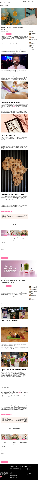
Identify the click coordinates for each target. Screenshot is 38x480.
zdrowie (14, 106)
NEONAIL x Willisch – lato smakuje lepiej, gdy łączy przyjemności (34, 37)
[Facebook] (1, 477)
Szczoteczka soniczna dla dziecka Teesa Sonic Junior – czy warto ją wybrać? (14, 478)
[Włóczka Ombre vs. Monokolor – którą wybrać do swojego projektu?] (23, 233)
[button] (37, 7)
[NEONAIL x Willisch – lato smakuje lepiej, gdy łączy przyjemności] (30, 37)
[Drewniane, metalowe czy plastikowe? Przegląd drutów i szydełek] (14, 233)
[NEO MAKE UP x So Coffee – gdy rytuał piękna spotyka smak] (5, 233)
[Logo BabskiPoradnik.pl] (4, 466)
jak (1, 77)
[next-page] (15, 240)
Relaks (11, 211)
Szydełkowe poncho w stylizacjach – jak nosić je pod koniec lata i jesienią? (34, 34)
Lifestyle (6, 26)
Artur (7, 31)
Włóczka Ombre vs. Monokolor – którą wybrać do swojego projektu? (24, 238)
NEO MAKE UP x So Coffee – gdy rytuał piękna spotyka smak (5, 237)
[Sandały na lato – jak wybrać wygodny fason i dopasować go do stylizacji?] (30, 43)
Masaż (2, 211)
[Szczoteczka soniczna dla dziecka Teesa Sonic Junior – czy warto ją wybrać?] (30, 46)
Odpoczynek (6, 211)
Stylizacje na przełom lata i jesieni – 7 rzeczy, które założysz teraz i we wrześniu (14, 473)
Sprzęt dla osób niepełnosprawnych (21, 216)
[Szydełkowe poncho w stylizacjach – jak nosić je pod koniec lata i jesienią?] (30, 34)
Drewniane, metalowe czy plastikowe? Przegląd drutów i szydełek (14, 238)
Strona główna (2, 26)
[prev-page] (13, 240)
